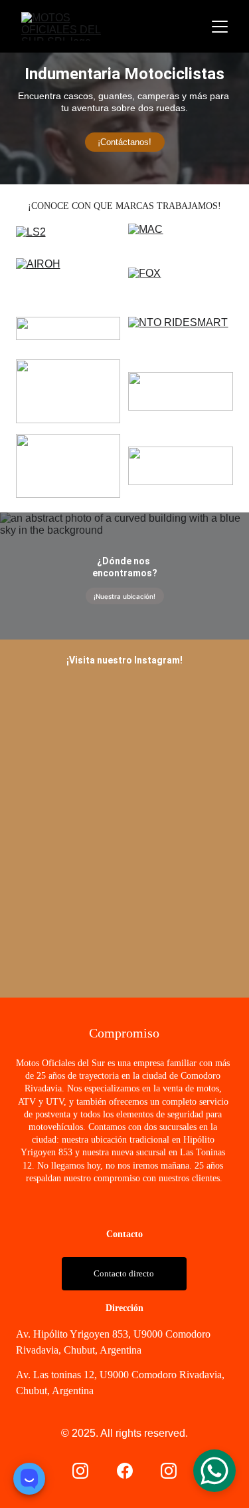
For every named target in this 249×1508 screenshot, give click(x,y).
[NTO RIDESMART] (180, 331)
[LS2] (68, 236)
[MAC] (180, 237)
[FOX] (180, 287)
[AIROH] (68, 282)
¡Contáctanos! (124, 142)
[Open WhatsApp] (214, 1470)
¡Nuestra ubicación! (124, 596)
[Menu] (220, 27)
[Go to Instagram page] (80, 1471)
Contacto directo (124, 1273)
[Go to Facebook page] (125, 1471)
